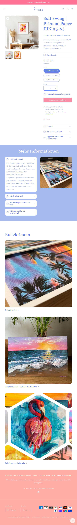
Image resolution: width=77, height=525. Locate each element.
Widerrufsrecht (36, 517)
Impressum (69, 519)
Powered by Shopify (25, 517)
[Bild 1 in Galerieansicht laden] (9, 55)
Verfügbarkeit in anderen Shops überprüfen (56, 113)
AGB (57, 517)
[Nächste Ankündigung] (73, 2)
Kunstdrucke (11, 310)
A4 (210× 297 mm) (52, 75)
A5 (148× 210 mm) (52, 80)
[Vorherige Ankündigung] (4, 2)
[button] (4, 9)
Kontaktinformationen (66, 517)
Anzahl (45, 84)
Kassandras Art (16, 517)
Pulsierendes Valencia (15, 463)
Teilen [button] (48, 119)
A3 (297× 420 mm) (52, 71)
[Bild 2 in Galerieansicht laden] (17, 55)
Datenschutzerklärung (48, 517)
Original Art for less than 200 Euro (21, 387)
